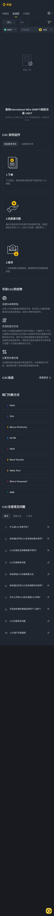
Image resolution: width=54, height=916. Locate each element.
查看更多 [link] (43, 377)
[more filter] (49, 22)
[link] (27, 405)
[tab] (5, 13)
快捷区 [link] (5, 13)
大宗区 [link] (26, 13)
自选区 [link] (16, 13)
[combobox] (10, 30)
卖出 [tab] (22, 22)
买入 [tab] (9, 22)
